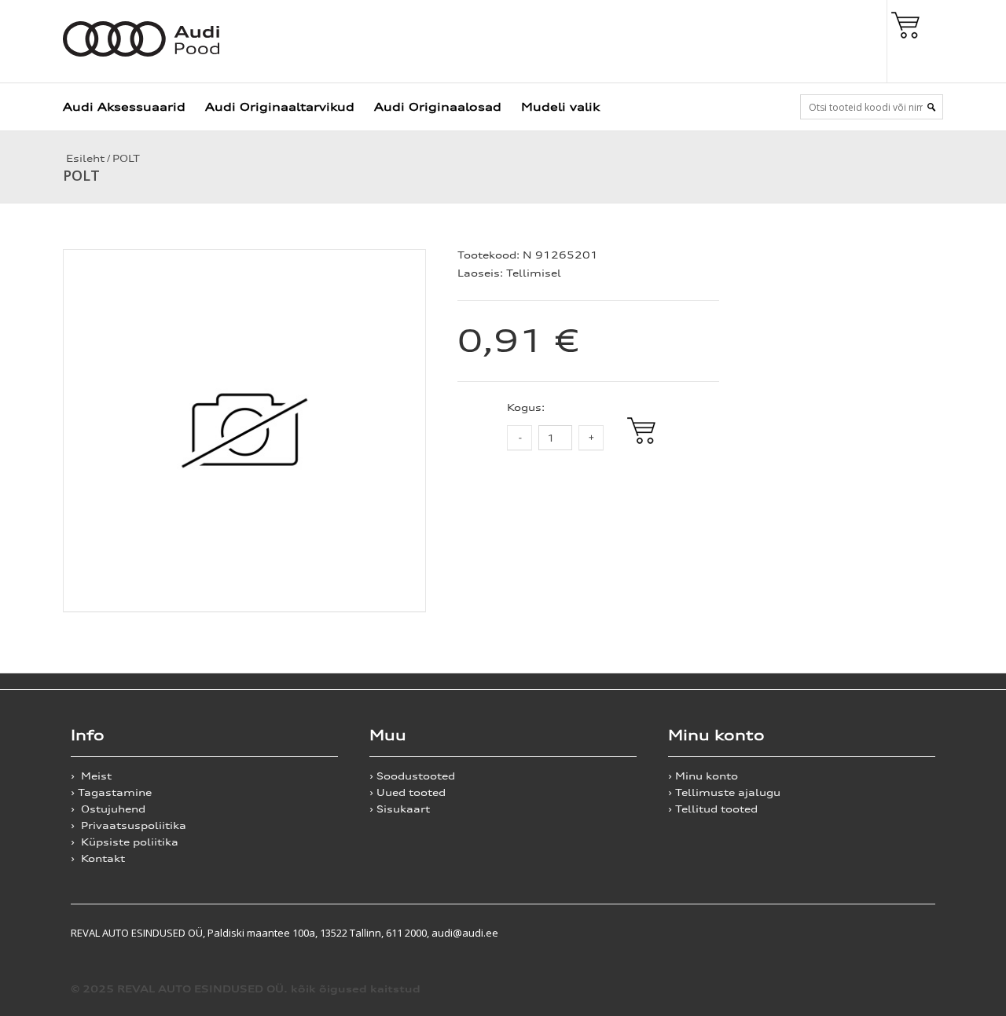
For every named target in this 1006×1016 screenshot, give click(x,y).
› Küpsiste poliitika (124, 842)
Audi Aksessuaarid (124, 106)
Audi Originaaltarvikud (279, 106)
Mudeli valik (560, 106)
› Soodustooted (412, 776)
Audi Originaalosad (437, 106)
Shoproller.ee (907, 933)
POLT (126, 158)
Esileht (84, 158)
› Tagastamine (111, 792)
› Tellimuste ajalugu (724, 792)
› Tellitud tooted (713, 809)
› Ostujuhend (108, 809)
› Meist (91, 776)
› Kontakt (98, 858)
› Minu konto (703, 776)
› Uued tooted (407, 792)
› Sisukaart (399, 809)
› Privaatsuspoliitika (128, 825)
